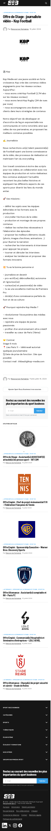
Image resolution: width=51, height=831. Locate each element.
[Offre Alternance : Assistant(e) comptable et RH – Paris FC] (25, 574)
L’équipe (34, 811)
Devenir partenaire (28, 807)
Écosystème (8, 737)
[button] (4, 3)
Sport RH (33, 12)
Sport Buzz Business (11, 707)
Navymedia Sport (9, 803)
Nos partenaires (8, 811)
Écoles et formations (12, 745)
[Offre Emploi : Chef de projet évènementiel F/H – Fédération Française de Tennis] (25, 484)
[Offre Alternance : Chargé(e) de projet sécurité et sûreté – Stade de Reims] (25, 665)
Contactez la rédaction (11, 815)
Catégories (7, 715)
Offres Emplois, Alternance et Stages (16, 12)
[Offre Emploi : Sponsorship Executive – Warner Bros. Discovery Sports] (25, 529)
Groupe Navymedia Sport (13, 759)
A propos (6, 807)
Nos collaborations (22, 811)
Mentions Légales (35, 815)
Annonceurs (15, 807)
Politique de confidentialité (12, 819)
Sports (6, 722)
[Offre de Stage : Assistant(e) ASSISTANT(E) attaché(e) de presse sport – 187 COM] (25, 439)
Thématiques (8, 730)
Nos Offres (7, 752)
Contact (24, 815)
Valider (39, 411)
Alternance (8, 589)
